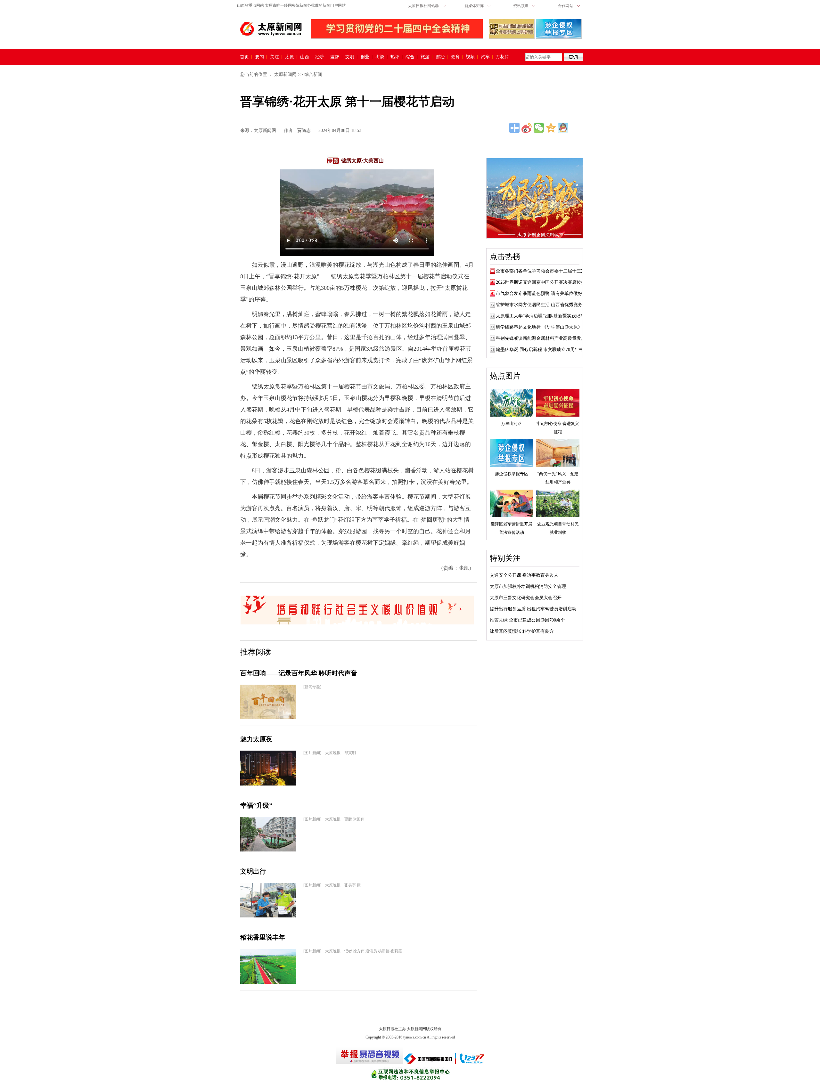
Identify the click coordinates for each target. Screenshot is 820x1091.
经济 (319, 57)
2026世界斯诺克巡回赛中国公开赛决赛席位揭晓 (543, 282)
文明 (349, 57)
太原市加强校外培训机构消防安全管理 (528, 586)
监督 (334, 57)
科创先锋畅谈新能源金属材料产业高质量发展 (541, 338)
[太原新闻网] (271, 28)
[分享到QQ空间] (551, 128)
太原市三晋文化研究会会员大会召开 (526, 597)
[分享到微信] (539, 128)
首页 (244, 57)
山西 (304, 57)
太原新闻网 (285, 74)
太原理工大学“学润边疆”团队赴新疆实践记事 (540, 315)
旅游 (425, 57)
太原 (289, 57)
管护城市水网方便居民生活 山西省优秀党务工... (543, 304)
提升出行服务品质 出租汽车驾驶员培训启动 (533, 609)
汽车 (485, 57)
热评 (394, 57)
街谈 (379, 57)
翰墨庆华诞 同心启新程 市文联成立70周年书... (541, 349)
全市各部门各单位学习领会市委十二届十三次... (542, 271)
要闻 (259, 57)
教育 (455, 57)
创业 (364, 57)
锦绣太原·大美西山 (362, 160)
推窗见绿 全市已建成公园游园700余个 (527, 620)
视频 (470, 57)
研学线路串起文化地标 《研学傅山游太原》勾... (543, 327)
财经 (440, 57)
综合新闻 (313, 74)
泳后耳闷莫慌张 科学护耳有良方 (522, 631)
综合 (410, 57)
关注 (274, 57)
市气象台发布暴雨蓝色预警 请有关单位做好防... (543, 293)
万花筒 (501, 57)
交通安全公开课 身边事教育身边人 (524, 575)
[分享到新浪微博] (526, 128)
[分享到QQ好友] (563, 128)
